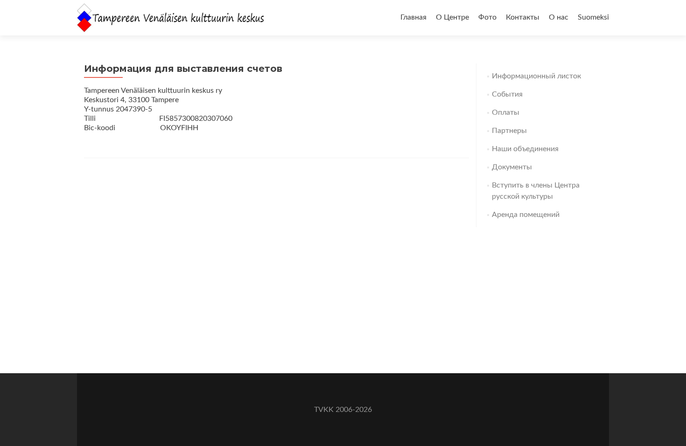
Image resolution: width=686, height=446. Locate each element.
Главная (413, 17)
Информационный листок (536, 76)
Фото (487, 17)
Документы (512, 167)
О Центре (452, 17)
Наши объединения (525, 149)
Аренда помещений (526, 214)
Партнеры (509, 130)
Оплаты (505, 112)
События (507, 94)
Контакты (522, 17)
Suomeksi (593, 17)
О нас (558, 17)
